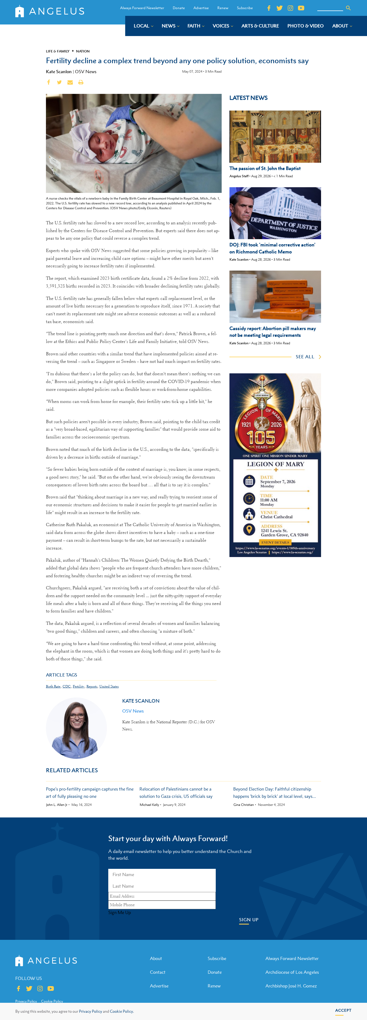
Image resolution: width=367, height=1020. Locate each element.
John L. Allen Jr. (56, 805)
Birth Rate (53, 686)
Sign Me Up (119, 912)
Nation (83, 51)
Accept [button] (343, 1010)
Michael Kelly (149, 805)
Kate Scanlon (59, 71)
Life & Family (58, 51)
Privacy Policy (90, 1011)
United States (109, 686)
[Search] (348, 8)
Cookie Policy (52, 1001)
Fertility (78, 686)
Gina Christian (243, 805)
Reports (92, 686)
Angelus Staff (239, 176)
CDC (67, 686)
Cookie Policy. (122, 1011)
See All (305, 356)
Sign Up (249, 919)
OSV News (85, 71)
